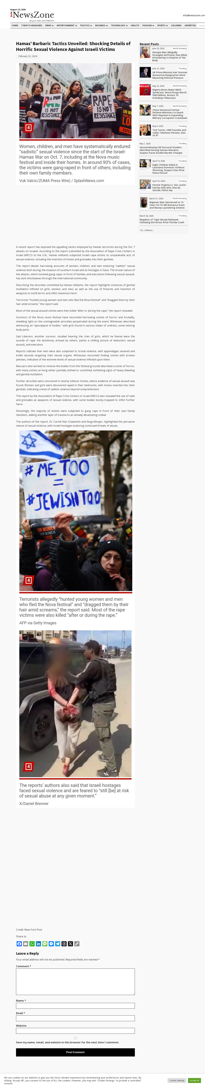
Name (21, 1000)
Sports (161, 25)
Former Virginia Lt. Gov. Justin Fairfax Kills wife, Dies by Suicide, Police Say (169, 187)
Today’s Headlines (31, 25)
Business (100, 25)
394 (146, 230)
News (48, 25)
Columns (176, 25)
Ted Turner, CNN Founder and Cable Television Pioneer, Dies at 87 (169, 132)
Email (20, 1013)
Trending (182, 68)
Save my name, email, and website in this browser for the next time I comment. (67, 1042)
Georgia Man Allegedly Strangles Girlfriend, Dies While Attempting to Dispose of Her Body (169, 56)
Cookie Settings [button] (176, 1080)
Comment (23, 966)
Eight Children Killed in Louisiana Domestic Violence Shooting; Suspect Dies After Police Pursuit (168, 168)
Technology (118, 25)
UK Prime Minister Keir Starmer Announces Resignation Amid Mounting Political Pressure (169, 75)
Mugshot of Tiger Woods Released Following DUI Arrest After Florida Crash (162, 221)
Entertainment (66, 25)
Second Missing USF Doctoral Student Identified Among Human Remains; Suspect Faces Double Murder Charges (161, 150)
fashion (147, 25)
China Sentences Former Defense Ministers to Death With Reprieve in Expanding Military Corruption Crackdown (169, 113)
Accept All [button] (194, 1080)
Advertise (190, 25)
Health (135, 25)
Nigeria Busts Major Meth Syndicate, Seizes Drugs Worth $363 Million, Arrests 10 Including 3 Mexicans (169, 93)
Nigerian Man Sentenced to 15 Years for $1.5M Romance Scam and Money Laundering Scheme (167, 205)
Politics (85, 25)
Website (21, 1025)
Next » (150, 230)
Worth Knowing (180, 48)
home (15, 25)
